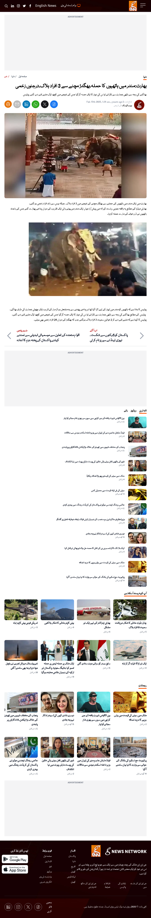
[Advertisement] (75, 44)
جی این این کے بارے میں (138, 885)
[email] (17, 105)
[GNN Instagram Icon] (18, 5)
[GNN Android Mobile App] (15, 859)
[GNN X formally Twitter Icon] (24, 5)
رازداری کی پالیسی (122, 885)
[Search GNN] (6, 6)
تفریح (73, 866)
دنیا (13, 76)
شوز (50, 866)
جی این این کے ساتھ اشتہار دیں (88, 885)
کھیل (73, 872)
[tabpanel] (75, 502)
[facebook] (54, 105)
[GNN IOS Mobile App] (15, 869)
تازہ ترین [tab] (143, 411)
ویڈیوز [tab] (133, 411)
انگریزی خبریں (46, 882)
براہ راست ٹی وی (45, 877)
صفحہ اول (23, 76)
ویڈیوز (49, 872)
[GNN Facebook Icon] (30, 5)
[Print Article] (8, 104)
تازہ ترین (48, 861)
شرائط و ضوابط (107, 885)
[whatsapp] (35, 105)
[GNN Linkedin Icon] (12, 5)
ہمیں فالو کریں (49, 907)
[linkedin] (26, 105)
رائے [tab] (126, 411)
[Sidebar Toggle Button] (143, 5)
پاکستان (72, 856)
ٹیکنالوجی (71, 877)
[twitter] (45, 105)
